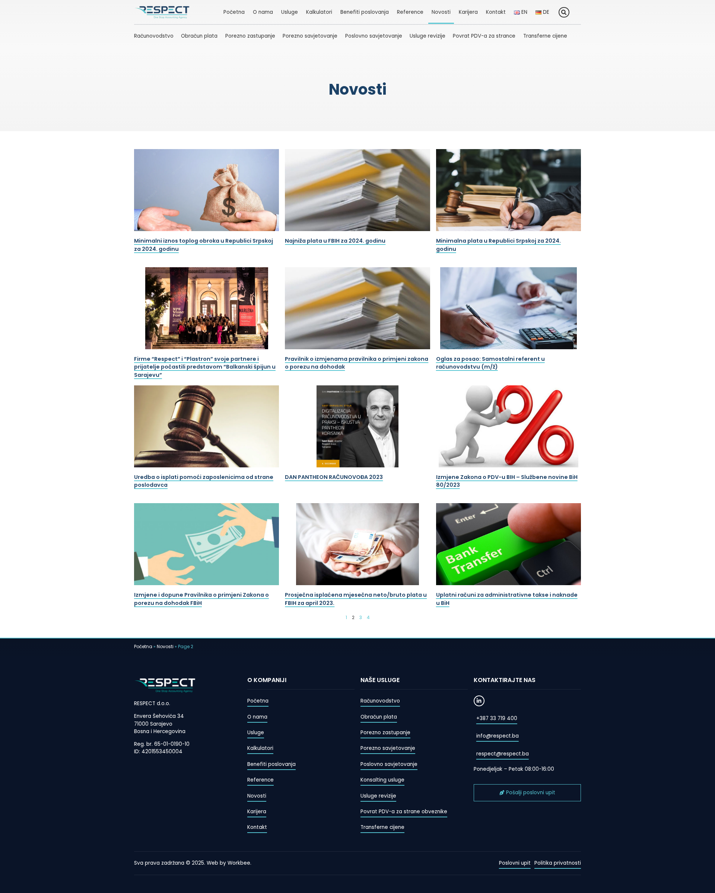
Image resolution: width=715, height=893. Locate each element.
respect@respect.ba (502, 753)
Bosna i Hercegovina (159, 731)
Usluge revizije (427, 36)
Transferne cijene (545, 36)
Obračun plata (199, 36)
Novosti (441, 12)
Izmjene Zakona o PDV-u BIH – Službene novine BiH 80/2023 (507, 481)
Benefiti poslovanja (364, 12)
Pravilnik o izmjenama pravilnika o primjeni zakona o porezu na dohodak (356, 363)
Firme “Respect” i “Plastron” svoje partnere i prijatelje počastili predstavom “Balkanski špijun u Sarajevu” (205, 367)
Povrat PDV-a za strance (484, 36)
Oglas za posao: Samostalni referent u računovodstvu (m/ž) (490, 363)
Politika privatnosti (557, 863)
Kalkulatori (319, 12)
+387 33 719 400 (496, 718)
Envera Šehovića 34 (159, 716)
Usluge (289, 12)
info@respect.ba (497, 735)
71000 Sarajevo (153, 724)
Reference (410, 12)
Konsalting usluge (382, 779)
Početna (234, 12)
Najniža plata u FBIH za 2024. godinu (335, 240)
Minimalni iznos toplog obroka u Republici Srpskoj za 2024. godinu (203, 245)
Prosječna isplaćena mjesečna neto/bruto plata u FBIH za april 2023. (356, 599)
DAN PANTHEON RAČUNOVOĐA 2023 (334, 477)
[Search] (564, 12)
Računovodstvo (154, 36)
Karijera (468, 12)
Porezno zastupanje (250, 36)
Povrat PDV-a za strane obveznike (403, 811)
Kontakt (496, 12)
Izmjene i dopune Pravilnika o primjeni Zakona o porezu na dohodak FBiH (201, 599)
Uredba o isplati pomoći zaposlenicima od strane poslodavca (203, 481)
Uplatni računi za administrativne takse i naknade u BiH (507, 599)
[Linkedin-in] (479, 700)
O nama (263, 12)
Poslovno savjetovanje (373, 36)
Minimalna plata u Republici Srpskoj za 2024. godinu (498, 245)
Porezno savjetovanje (310, 36)
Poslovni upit (515, 863)
